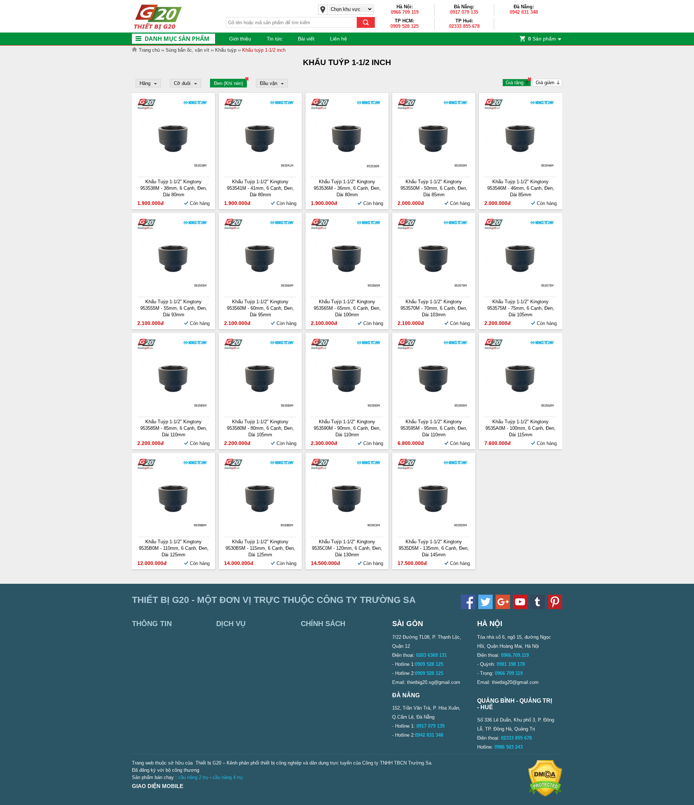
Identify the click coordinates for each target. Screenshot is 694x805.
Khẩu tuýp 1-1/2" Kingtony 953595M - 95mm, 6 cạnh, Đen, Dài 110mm (433, 428)
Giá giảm (545, 82)
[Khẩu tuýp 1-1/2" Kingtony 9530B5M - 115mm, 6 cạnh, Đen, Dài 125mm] (260, 529)
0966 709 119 (405, 12)
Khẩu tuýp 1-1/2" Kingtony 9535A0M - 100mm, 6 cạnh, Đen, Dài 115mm (520, 428)
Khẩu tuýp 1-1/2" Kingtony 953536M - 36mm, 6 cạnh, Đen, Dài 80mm (347, 188)
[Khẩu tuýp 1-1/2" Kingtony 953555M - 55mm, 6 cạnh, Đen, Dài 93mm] (173, 289)
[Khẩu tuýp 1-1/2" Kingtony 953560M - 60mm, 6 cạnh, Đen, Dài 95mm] (260, 289)
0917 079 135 (464, 12)
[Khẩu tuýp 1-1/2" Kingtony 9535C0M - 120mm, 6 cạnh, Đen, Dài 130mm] (347, 529)
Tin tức (274, 39)
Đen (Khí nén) (228, 83)
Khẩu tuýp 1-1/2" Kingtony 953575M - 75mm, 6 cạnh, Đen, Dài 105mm (520, 308)
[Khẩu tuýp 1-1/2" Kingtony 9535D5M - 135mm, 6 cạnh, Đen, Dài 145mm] (434, 529)
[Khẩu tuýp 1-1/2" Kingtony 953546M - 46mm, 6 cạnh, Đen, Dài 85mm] (520, 169)
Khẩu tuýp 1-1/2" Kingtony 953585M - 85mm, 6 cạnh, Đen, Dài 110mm (173, 428)
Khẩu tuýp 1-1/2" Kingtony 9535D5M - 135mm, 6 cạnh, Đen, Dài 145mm (434, 548)
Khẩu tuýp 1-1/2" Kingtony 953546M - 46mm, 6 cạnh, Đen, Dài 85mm (520, 188)
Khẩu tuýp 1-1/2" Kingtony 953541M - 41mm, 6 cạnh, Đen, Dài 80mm (260, 188)
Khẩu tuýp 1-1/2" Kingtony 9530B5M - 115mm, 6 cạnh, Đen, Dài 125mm (260, 548)
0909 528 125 (404, 26)
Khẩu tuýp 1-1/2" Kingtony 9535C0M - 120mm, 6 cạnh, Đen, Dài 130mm (347, 548)
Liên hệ (338, 39)
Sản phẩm (542, 39)
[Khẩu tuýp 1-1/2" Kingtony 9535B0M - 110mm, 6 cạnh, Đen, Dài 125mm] (173, 529)
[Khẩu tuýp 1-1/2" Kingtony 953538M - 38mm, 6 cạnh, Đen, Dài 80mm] (173, 169)
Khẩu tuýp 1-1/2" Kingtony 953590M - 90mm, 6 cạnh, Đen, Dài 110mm (347, 428)
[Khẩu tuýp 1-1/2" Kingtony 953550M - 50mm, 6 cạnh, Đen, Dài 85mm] (434, 169)
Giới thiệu (240, 39)
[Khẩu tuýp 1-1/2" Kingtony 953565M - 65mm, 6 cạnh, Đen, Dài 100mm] (347, 289)
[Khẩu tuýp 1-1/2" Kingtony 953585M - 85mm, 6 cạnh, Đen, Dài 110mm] (173, 409)
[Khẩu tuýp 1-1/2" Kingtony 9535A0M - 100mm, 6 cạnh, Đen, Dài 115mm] (520, 409)
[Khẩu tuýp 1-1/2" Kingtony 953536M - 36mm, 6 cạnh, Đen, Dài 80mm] (347, 169)
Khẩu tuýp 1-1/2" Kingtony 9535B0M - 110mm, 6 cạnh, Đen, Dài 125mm (174, 548)
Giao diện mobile (157, 786)
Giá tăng (514, 82)
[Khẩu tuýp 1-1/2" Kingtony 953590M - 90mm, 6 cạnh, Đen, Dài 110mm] (347, 409)
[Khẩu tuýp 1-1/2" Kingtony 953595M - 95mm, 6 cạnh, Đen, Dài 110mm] (434, 409)
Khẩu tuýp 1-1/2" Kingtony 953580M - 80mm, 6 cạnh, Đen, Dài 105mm (260, 428)
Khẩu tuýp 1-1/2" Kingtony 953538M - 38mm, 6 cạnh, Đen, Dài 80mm (173, 188)
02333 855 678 (464, 26)
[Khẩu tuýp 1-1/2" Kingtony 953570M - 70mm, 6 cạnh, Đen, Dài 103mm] (434, 289)
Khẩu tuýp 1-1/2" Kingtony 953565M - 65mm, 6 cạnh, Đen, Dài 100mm (347, 308)
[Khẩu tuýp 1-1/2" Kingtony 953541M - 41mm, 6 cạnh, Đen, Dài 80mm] (260, 169)
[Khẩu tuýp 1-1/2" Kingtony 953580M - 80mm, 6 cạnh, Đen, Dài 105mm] (260, 409)
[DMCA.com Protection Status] (545, 795)
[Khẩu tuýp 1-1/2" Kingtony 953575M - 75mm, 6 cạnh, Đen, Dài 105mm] (520, 289)
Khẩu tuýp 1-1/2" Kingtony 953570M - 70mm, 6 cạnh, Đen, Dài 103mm (433, 308)
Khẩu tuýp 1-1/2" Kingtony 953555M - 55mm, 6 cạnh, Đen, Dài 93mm (173, 308)
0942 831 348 (524, 12)
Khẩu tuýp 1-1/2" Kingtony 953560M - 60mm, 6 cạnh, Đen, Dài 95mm (260, 308)
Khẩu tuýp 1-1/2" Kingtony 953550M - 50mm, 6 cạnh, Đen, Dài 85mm (433, 188)
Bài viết (306, 39)
